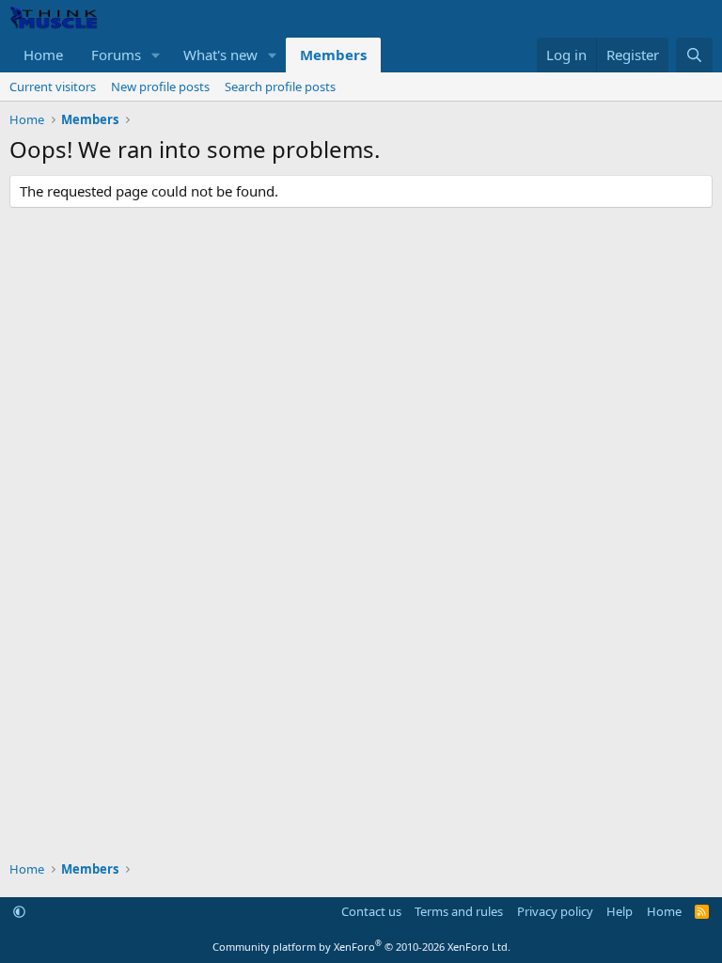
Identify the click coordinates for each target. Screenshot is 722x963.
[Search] (694, 55)
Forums (116, 54)
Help (619, 911)
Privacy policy (555, 911)
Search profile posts (280, 86)
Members (333, 54)
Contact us (371, 911)
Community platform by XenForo (361, 946)
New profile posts (160, 86)
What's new (220, 54)
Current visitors (52, 86)
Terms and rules (459, 911)
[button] (156, 55)
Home (43, 54)
